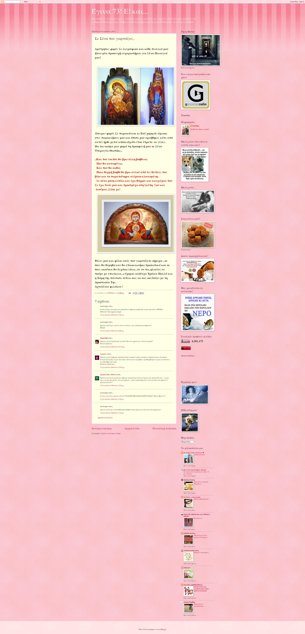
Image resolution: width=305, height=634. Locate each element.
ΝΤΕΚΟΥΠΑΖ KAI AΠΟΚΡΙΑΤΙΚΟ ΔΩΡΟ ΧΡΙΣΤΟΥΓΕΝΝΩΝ (201, 589)
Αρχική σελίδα (132, 428)
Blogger (163, 629)
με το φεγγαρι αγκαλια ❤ (194, 452)
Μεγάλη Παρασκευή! (201, 499)
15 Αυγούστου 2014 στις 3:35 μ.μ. (112, 399)
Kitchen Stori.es (189, 480)
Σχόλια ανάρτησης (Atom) (111, 433)
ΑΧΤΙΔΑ (196, 126)
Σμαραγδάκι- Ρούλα (108, 374)
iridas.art (187, 568)
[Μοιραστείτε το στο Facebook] (140, 293)
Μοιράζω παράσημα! (201, 552)
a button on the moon (191, 550)
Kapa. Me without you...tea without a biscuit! (197, 515)
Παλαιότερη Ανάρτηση (164, 428)
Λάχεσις (103, 354)
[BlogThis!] (136, 293)
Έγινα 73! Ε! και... (120, 11)
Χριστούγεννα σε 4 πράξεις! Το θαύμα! (200, 536)
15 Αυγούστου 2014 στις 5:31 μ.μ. (112, 413)
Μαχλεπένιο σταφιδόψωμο (199, 605)
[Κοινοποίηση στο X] (138, 293)
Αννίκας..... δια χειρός (192, 497)
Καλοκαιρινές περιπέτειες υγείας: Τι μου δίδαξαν (196, 473)
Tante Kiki (104, 338)
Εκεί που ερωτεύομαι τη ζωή (195, 470)
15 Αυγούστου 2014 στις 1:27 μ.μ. (112, 385)
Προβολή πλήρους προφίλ (200, 129)
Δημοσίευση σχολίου (105, 417)
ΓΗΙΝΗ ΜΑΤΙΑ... (190, 533)
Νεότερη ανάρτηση (101, 428)
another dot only (199, 454)
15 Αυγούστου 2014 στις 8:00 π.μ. (112, 331)
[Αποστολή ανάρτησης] (129, 293)
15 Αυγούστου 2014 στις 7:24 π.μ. (112, 315)
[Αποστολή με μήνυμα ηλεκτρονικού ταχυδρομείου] (134, 293)
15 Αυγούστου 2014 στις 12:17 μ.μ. (112, 347)
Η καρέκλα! (198, 518)
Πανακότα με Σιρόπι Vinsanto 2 (201, 483)
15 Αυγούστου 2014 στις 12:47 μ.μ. (112, 367)
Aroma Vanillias (189, 602)
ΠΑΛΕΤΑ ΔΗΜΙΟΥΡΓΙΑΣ (193, 585)
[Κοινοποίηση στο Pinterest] (143, 293)
